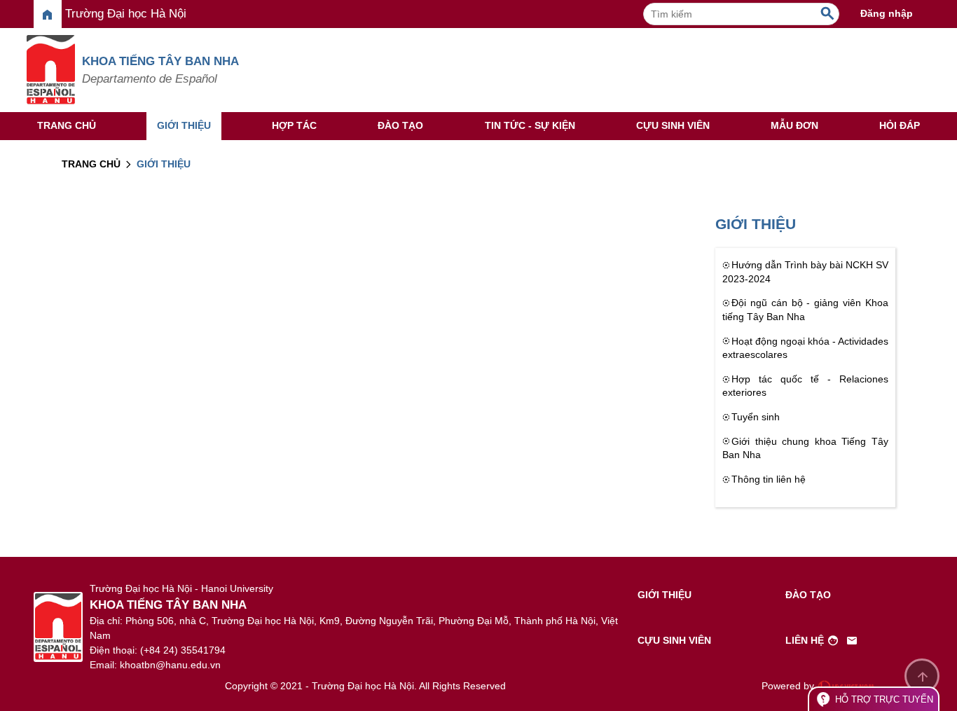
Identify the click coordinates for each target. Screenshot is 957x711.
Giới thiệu (184, 125)
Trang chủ (66, 125)
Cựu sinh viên (673, 125)
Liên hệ (821, 641)
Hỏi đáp (899, 125)
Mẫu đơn (794, 125)
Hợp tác (294, 125)
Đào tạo (400, 125)
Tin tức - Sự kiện (530, 125)
